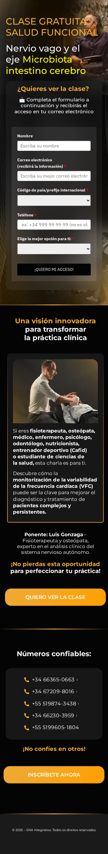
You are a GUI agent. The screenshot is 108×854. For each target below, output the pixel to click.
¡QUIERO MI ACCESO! (54, 269)
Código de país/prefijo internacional (52, 190)
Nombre (25, 135)
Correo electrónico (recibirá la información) (41, 163)
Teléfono (27, 215)
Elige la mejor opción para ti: (46, 238)
